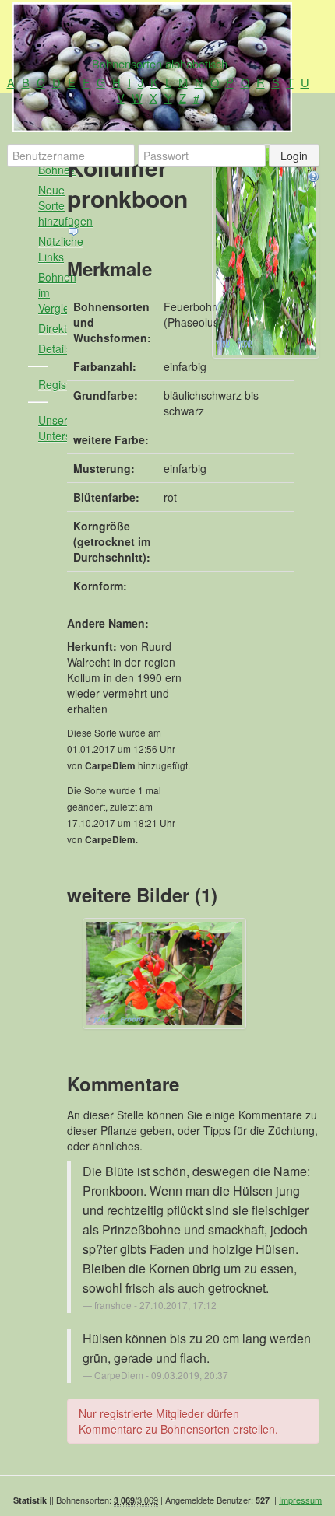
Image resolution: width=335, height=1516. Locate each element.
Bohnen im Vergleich (49, 292)
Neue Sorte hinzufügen (49, 205)
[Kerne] (265, 251)
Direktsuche (49, 328)
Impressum (300, 1499)
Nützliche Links (49, 248)
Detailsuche (49, 348)
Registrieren (49, 384)
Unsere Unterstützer (49, 427)
